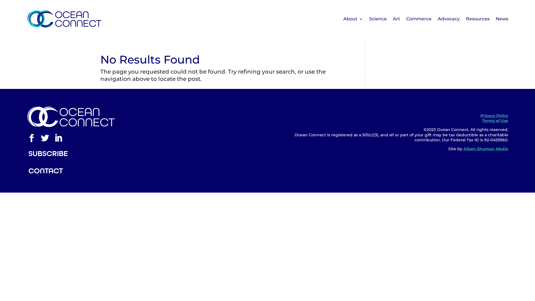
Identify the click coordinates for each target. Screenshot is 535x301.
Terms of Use (495, 120)
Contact (45, 170)
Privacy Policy (494, 115)
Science (378, 18)
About (350, 18)
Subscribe (48, 153)
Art (396, 18)
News (502, 18)
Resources (478, 18)
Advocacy (449, 18)
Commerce (419, 18)
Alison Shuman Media (485, 148)
